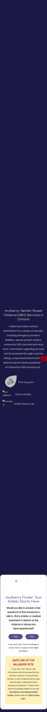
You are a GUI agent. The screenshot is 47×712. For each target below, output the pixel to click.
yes (15, 637)
